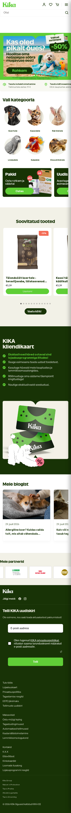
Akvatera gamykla (10, 793)
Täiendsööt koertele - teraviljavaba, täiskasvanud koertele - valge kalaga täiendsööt (25, 279)
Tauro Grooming (10, 797)
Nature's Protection (11, 785)
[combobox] (35, 13)
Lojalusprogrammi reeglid (16, 770)
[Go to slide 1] (29, 75)
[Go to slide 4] (36, 75)
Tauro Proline (8, 789)
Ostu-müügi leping (12, 719)
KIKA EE (37, 804)
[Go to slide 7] (36, 303)
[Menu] (66, 5)
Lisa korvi (27, 291)
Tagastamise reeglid (13, 696)
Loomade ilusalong (12, 765)
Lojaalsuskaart (10, 687)
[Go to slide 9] (42, 303)
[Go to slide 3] (34, 75)
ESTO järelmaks (11, 701)
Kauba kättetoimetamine (15, 733)
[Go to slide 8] (39, 303)
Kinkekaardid (9, 760)
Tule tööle (8, 682)
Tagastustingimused (13, 724)
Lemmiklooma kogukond (15, 737)
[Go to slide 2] (31, 75)
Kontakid (7, 747)
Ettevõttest (8, 756)
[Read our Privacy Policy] (61, 652)
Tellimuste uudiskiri (12, 705)
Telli (35, 661)
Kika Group (7, 780)
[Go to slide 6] (41, 75)
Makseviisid (9, 714)
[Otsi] (67, 12)
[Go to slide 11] (47, 303)
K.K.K (5, 751)
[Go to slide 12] (50, 303)
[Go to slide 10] (44, 303)
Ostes (20, 191)
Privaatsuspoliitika (12, 691)
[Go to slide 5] (39, 75)
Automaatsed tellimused (15, 728)
